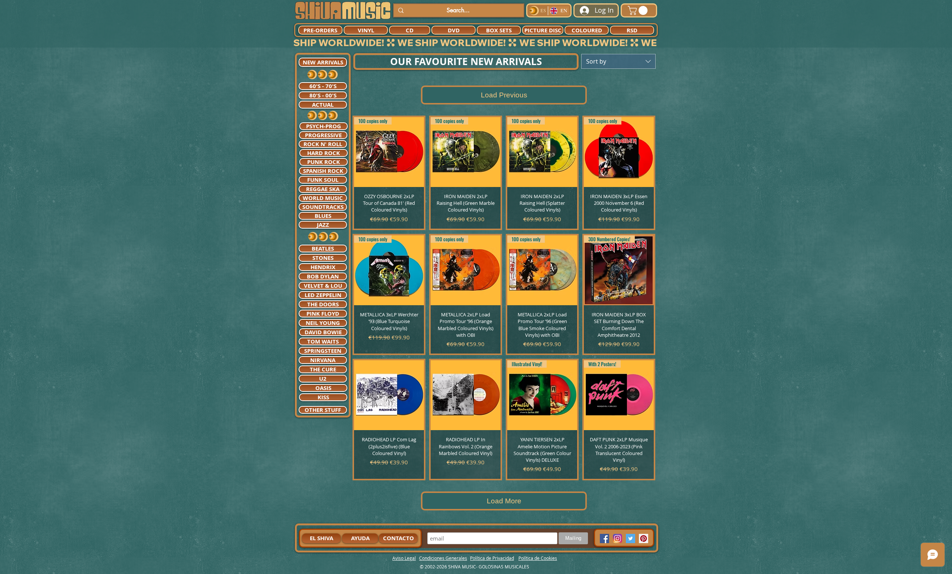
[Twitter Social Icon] (630, 538)
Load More (504, 501)
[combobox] (618, 61)
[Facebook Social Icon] (604, 538)
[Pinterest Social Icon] (643, 538)
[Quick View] (389, 395)
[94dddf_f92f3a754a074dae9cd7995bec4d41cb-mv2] (617, 538)
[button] (639, 10)
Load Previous (504, 95)
